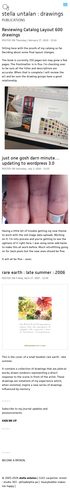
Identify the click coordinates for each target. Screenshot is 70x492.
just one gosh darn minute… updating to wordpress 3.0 (31, 160)
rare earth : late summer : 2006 (33, 272)
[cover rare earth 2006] (35, 349)
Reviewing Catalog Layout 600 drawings (32, 32)
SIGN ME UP (9, 420)
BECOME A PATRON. (13, 460)
